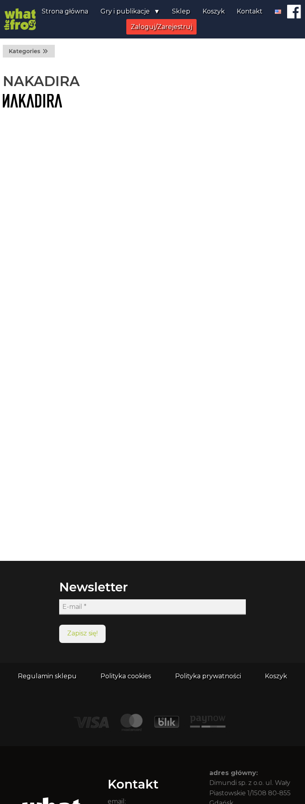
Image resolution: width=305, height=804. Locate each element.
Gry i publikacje (125, 11)
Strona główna (65, 11)
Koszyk (214, 11)
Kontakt (250, 11)
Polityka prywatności (208, 676)
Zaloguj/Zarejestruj (161, 27)
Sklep (181, 11)
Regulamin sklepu (47, 676)
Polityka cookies (125, 676)
